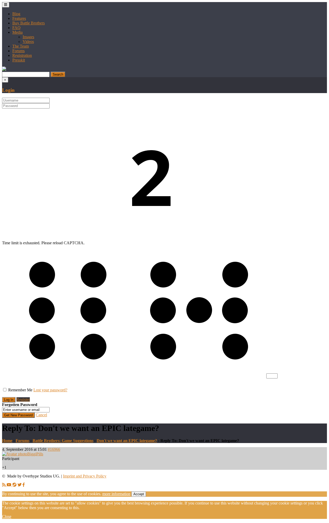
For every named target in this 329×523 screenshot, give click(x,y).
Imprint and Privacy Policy (84, 476)
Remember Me (20, 390)
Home (7, 440)
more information (116, 494)
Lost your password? (50, 390)
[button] (4, 69)
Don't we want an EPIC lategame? (127, 440)
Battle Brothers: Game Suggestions (63, 440)
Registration (22, 55)
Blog (16, 14)
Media (17, 32)
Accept (138, 494)
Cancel (41, 415)
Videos (28, 41)
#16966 (54, 449)
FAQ (16, 27)
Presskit (18, 60)
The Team (20, 46)
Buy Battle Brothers (28, 23)
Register (23, 399)
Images (28, 37)
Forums (18, 51)
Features (19, 18)
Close (6, 516)
